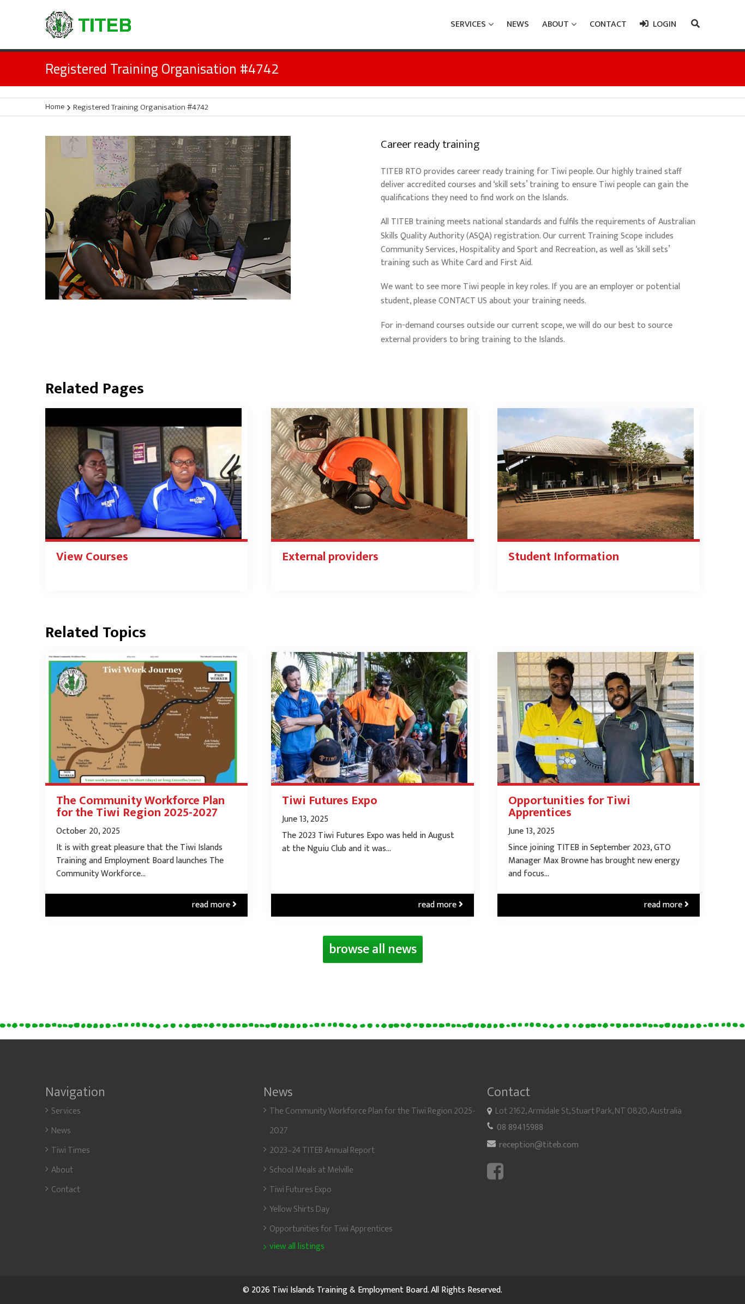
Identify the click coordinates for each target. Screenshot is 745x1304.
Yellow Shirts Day (299, 1209)
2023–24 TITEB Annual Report (322, 1150)
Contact (65, 1189)
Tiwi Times (70, 1150)
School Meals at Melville (311, 1170)
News (61, 1130)
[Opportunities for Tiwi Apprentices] (598, 717)
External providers (330, 557)
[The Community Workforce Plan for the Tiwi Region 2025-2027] (146, 717)
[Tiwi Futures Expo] (372, 717)
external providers (414, 339)
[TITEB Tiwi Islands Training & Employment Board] (88, 24)
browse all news (373, 949)
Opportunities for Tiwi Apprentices (569, 807)
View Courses (92, 557)
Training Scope (615, 236)
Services (66, 1111)
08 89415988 (520, 1127)
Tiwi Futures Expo (329, 801)
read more (214, 905)
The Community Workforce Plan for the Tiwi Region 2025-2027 (140, 807)
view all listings (297, 1246)
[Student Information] (598, 473)
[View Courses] (146, 473)
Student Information (563, 557)
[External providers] (372, 473)
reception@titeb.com (539, 1145)
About (62, 1170)
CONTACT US (462, 301)
